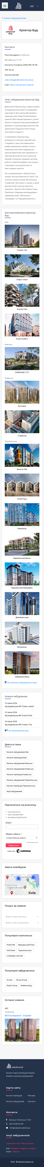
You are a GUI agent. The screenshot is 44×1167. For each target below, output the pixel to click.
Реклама (31, 1095)
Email (9, 822)
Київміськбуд (26, 985)
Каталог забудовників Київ (18, 752)
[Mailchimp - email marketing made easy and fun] (19, 851)
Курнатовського (25, 950)
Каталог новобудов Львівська (19, 774)
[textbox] (22, 916)
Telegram (23, 1148)
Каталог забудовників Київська (19, 763)
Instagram (32, 1148)
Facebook (15, 1148)
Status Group (12, 985)
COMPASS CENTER (15, 956)
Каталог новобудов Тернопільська (21, 786)
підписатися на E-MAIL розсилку (20, 1143)
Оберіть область (14, 834)
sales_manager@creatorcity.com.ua (19, 80)
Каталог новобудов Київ (17, 757)
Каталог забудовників (15, 1101)
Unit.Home (11, 950)
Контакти (31, 1101)
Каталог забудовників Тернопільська (22, 780)
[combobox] (22, 916)
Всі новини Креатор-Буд (18, 730)
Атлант (10, 980)
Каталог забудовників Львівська (20, 769)
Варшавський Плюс (26, 945)
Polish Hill (11, 945)
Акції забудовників (14, 791)
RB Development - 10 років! (18, 1015)
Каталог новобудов (14, 1095)
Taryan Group (21, 980)
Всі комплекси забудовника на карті (22, 682)
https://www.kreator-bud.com (22, 85)
